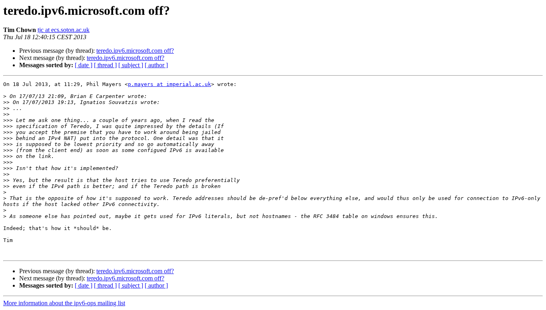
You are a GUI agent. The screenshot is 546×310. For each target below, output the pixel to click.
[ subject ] (130, 65)
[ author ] (156, 65)
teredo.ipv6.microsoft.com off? (135, 50)
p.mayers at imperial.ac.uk (169, 84)
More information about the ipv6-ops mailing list (64, 303)
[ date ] (83, 65)
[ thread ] (105, 65)
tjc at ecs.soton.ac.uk (64, 29)
